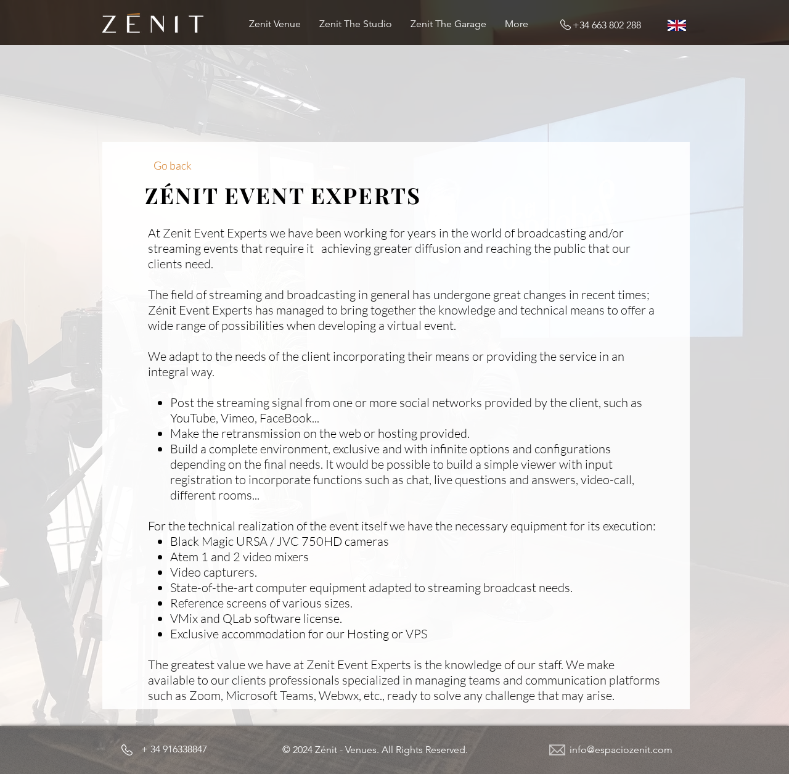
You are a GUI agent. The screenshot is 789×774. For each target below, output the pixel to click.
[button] (375, 750)
